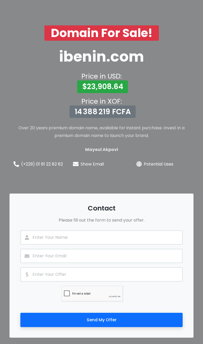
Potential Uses (158, 164)
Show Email (92, 164)
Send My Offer (102, 320)
